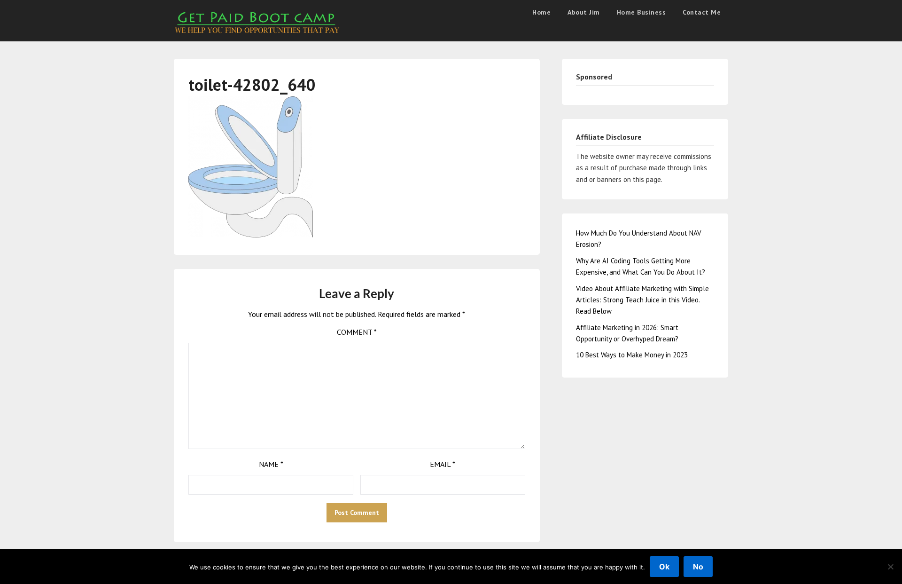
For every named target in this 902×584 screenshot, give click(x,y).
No (698, 566)
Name (271, 464)
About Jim (584, 12)
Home (541, 12)
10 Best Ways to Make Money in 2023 (632, 354)
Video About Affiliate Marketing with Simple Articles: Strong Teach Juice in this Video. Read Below (642, 300)
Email (442, 464)
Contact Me (702, 12)
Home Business (641, 12)
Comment (357, 332)
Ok (664, 566)
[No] (890, 566)
